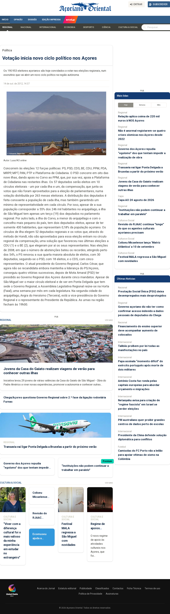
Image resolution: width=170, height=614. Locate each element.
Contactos (118, 588)
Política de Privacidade (90, 593)
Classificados (102, 588)
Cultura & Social (128, 27)
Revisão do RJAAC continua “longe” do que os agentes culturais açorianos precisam (141, 228)
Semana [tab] (142, 105)
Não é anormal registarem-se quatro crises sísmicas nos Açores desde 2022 (142, 135)
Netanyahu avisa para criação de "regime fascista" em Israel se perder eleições (139, 404)
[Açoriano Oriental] (12, 597)
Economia (69, 27)
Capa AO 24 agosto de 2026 (136, 200)
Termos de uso (152, 588)
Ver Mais (109, 320)
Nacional (26, 27)
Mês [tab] (159, 105)
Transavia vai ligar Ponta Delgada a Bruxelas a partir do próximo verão (50, 446)
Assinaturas (112, 593)
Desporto (88, 27)
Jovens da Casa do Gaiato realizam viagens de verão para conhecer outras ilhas (140, 185)
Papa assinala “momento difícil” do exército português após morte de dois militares (140, 365)
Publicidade (86, 588)
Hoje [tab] (126, 105)
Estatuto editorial (67, 588)
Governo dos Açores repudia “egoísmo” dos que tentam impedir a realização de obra (27, 467)
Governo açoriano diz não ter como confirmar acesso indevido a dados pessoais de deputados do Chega (141, 311)
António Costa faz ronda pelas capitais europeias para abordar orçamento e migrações (139, 385)
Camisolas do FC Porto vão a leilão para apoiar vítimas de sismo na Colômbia (140, 455)
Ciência (106, 27)
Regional (7, 27)
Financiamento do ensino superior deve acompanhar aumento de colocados (140, 330)
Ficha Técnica (134, 588)
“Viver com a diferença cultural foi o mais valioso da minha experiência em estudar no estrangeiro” (12, 540)
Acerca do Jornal (46, 588)
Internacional (47, 27)
